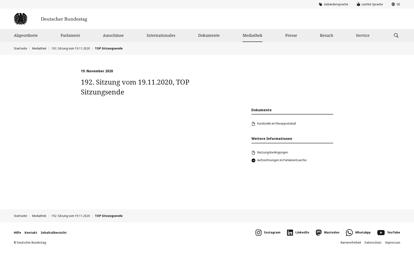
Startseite (20, 48)
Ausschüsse (113, 35)
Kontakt (31, 232)
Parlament (70, 35)
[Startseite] (50, 19)
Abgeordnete (26, 35)
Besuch (326, 35)
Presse (291, 35)
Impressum (392, 242)
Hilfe (17, 232)
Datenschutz (373, 242)
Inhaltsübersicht (54, 232)
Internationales (161, 35)
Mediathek (252, 35)
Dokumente (209, 35)
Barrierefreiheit (351, 242)
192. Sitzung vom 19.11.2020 (70, 48)
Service (363, 35)
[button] (394, 4)
